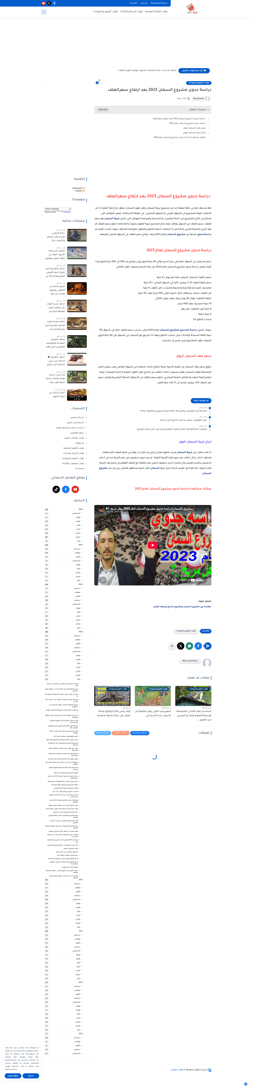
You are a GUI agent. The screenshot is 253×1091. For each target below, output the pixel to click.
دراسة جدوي (204, 234)
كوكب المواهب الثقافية (73, 464)
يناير (78, 541)
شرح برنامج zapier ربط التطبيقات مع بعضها (63, 781)
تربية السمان (112, 218)
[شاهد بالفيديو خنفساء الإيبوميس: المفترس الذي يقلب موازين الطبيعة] (77, 341)
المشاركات (77, 188)
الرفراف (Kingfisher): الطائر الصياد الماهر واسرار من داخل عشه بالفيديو (172, 429)
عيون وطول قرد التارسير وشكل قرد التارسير (63, 759)
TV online (79, 469)
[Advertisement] (126, 43)
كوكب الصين (177, 1070)
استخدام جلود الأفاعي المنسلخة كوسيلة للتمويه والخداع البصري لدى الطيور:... (193, 715)
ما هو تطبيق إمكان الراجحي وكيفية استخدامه (63, 859)
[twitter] (49, 3)
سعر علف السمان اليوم (194, 128)
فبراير (78, 537)
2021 (80, 931)
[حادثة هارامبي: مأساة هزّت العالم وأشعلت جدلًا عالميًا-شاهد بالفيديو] (77, 235)
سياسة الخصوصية (159, 3)
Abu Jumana (198, 99)
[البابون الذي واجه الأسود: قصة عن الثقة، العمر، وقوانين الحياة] (77, 253)
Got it (30, 1076)
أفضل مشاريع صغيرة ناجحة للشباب (65, 788)
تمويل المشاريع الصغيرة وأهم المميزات (64, 785)
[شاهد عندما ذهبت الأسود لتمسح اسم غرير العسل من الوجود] (77, 323)
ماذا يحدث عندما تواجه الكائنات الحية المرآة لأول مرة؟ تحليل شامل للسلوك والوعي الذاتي (55, 379)
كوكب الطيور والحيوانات (105, 12)
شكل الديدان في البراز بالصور (57, 395)
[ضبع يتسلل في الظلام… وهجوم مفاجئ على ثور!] (77, 288)
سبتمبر (77, 600)
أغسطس (76, 514)
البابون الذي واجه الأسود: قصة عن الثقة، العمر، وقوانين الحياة (55, 255)
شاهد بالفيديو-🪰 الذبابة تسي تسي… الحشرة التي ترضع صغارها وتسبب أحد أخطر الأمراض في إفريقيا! (55, 361)
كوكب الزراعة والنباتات (131, 12)
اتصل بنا (133, 3)
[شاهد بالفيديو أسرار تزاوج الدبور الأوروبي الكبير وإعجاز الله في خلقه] (77, 270)
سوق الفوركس (77, 433)
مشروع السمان (176, 234)
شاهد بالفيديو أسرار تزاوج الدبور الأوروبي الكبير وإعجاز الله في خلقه (55, 273)
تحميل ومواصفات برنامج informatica (65, 736)
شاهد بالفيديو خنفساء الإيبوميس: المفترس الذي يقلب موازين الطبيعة (55, 343)
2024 (80, 585)
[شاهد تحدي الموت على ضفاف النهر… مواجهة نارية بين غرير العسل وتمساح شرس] (77, 306)
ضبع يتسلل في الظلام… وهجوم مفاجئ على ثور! (57, 290)
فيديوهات (79, 443)
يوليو (78, 517)
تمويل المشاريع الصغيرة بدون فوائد (66, 773)
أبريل (78, 529)
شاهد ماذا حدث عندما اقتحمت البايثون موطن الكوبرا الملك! (147, 70)
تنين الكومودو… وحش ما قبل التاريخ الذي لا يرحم (183, 420)
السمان (155, 468)
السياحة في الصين (75, 423)
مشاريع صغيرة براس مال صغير (67, 852)
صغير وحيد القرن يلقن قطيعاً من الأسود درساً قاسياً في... (153, 713)
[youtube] (44, 3)
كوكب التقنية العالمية (156, 12)
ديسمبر (77, 549)
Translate (66, 212)
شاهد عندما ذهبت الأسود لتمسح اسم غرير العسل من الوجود (55, 326)
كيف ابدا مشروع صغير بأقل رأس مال (65, 791)
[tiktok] (56, 489)
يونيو (78, 521)
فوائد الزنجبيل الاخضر (71, 848)
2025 (80, 545)
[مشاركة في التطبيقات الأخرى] (172, 646)
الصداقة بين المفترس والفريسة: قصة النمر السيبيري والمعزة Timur (173, 411)
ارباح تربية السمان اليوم (194, 133)
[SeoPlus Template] (209, 1070)
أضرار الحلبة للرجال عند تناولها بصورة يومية (63, 805)
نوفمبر (77, 553)
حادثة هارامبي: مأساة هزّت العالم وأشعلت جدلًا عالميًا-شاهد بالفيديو (56, 237)
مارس (78, 533)
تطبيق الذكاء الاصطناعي (70, 867)
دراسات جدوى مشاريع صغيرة (70, 428)
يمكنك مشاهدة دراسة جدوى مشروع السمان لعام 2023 (180, 137)
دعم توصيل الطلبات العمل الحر (67, 855)
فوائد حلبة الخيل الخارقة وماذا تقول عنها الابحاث (62, 809)
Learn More (13, 1076)
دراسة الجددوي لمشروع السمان (178, 330)
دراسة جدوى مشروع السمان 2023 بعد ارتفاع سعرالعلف (179, 119)
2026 (80, 510)
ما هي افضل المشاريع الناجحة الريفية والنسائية (62, 740)
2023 (80, 632)
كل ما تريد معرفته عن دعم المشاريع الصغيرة (63, 845)
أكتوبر (78, 557)
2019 (80, 1034)
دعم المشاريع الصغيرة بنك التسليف (65, 812)
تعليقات (79, 191)
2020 (80, 983)
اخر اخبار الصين (77, 418)
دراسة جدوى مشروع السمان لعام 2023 (187, 123)
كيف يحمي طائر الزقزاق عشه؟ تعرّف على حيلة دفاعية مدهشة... (112, 713)
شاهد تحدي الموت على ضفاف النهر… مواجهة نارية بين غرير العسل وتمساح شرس (56, 308)
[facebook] (54, 3)
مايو (78, 525)
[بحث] (44, 12)
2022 (80, 880)
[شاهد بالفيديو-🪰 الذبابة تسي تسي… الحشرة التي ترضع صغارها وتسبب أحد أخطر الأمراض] (77, 359)
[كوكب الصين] (191, 8)
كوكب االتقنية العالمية (73, 448)
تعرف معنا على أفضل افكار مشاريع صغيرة (63, 831)
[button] (198, 646)
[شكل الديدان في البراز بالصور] (77, 394)
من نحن (144, 3)
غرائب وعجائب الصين (74, 438)
